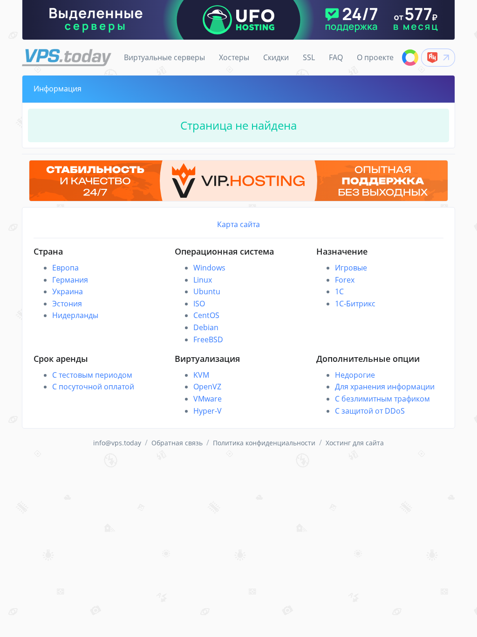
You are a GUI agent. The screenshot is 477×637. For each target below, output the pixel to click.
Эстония (67, 303)
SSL (309, 57)
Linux (202, 280)
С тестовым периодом (92, 375)
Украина (67, 291)
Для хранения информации (385, 386)
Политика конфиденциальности (264, 442)
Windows (209, 268)
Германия (70, 280)
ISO (199, 303)
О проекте (375, 57)
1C (339, 291)
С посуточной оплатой (93, 386)
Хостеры (234, 57)
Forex (344, 280)
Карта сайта (238, 224)
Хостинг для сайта (355, 442)
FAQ (336, 57)
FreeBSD (208, 339)
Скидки (276, 57)
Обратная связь (177, 442)
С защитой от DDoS (370, 411)
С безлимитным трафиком (382, 399)
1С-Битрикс (355, 303)
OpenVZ (207, 386)
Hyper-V (207, 411)
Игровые (351, 268)
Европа (65, 268)
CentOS (206, 315)
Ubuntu (206, 291)
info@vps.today (117, 442)
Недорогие (355, 375)
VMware (207, 399)
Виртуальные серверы (164, 57)
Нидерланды (75, 315)
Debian (205, 327)
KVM (201, 375)
